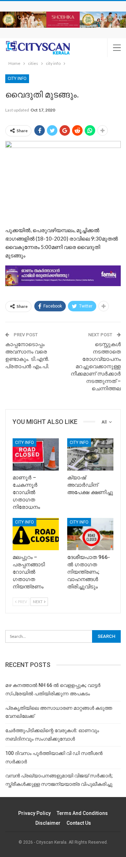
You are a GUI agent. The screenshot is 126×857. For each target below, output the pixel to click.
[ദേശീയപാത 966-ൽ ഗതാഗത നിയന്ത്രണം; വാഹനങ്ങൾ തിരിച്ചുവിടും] (90, 534)
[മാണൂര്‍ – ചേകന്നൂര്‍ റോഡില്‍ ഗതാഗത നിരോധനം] (36, 454)
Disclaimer (48, 823)
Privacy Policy (34, 813)
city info (17, 78)
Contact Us (78, 823)
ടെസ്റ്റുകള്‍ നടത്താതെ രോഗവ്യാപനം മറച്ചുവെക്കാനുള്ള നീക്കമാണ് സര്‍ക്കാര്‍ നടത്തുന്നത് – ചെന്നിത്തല (96, 366)
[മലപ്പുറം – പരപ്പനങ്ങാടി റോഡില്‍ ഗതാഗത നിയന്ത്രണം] (36, 534)
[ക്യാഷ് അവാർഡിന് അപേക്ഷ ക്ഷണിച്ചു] (90, 454)
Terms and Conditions (82, 813)
